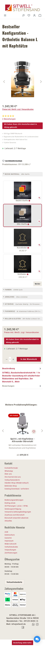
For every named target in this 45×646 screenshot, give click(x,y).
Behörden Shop (11, 486)
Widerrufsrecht (10, 544)
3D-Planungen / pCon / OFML (16, 506)
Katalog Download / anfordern (17, 489)
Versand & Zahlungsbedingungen (18, 512)
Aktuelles (8, 521)
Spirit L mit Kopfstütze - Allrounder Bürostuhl (22, 440)
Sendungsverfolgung (13, 509)
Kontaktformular (11, 468)
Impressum (9, 541)
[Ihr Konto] (34, 15)
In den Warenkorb (29, 359)
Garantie (8, 538)
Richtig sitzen (10, 503)
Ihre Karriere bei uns (13, 477)
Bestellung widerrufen (22, 643)
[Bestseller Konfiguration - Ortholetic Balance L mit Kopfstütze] (22, 78)
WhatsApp (9, 471)
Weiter (37, 284)
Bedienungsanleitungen (14, 500)
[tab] (22, 375)
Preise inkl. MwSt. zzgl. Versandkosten (18, 109)
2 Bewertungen (9, 119)
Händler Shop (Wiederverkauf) (17, 483)
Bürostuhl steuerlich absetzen (16, 518)
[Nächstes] (41, 81)
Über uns (8, 474)
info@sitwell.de (19, 624)
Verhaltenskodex (11, 547)
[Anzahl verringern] (6, 359)
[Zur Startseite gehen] (22, 8)
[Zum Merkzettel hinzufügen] (34, 431)
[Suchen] (23, 15)
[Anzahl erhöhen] (13, 359)
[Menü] (5, 15)
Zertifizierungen (11, 553)
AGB (6, 532)
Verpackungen (10, 550)
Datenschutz (10, 535)
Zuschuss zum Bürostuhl (14, 515)
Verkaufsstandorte (12, 480)
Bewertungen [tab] (8, 386)
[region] (22, 81)
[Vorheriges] (4, 81)
